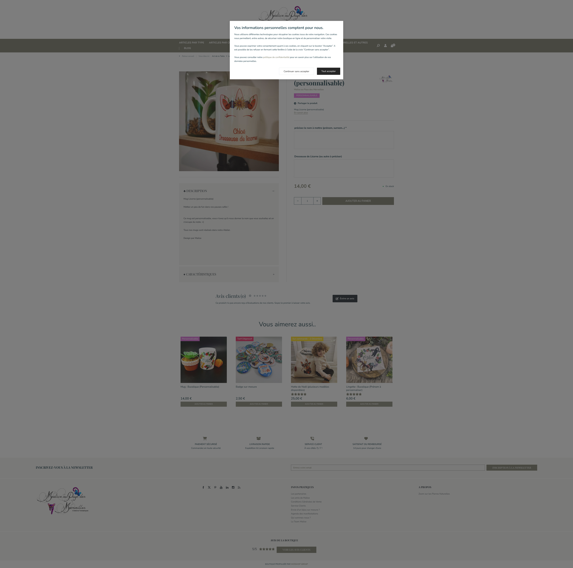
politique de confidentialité (276, 57)
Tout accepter (328, 71)
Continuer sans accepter (296, 71)
